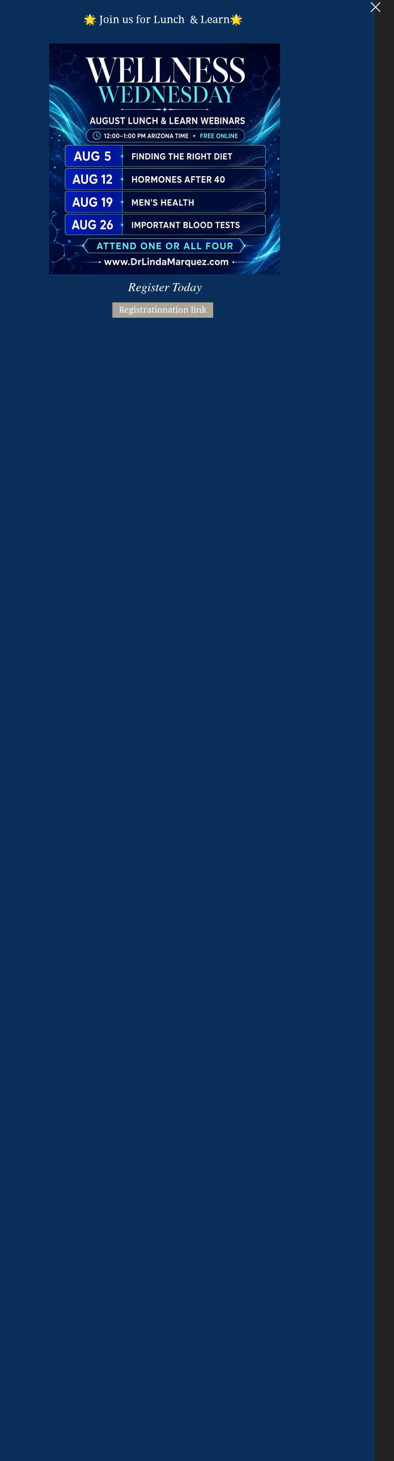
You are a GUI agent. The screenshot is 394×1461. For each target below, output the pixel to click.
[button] (376, 7)
